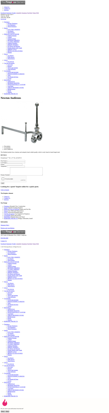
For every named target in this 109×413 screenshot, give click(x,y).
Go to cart (3, 19)
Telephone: (4, 166)
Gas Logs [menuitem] (10, 64)
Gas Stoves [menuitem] (10, 55)
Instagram (9, 13)
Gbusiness (24, 13)
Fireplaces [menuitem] (7, 22)
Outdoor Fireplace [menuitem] (12, 43)
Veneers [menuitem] (9, 92)
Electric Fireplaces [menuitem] (12, 23)
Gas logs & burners (9, 214)
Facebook (3, 13)
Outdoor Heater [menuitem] (11, 38)
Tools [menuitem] (8, 75)
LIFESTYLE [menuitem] (11, 81)
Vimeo (34, 13)
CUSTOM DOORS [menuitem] (12, 72)
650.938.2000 (4, 238)
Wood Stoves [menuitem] (11, 58)
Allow (7, 411)
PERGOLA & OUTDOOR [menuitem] (11, 34)
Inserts (6, 207)
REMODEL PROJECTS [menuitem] (11, 93)
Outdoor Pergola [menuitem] (11, 35)
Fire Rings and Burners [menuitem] (13, 46)
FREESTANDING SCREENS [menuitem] (15, 74)
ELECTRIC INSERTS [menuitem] (13, 29)
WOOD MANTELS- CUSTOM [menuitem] (16, 84)
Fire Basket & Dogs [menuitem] (12, 77)
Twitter (14, 13)
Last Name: (4, 162)
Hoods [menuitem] (9, 90)
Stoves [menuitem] (6, 54)
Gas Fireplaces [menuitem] (11, 25)
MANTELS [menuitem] (7, 80)
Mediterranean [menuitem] (11, 89)
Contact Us (4, 241)
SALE (6, 212)
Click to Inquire (5, 190)
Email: (2, 164)
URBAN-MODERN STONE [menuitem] (15, 87)
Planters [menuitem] (9, 52)
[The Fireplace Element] (13, 233)
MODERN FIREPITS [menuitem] (13, 40)
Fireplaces (7, 206)
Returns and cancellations (7, 228)
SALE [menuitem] (6, 60)
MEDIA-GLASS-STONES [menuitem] (15, 51)
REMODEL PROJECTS (11, 218)
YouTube (29, 13)
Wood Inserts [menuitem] (11, 32)
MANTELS (7, 217)
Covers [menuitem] (9, 78)
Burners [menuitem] (9, 66)
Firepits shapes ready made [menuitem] (14, 48)
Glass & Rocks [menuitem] (11, 69)
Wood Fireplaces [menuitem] (12, 26)
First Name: (4, 161)
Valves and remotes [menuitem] (12, 68)
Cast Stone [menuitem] (10, 86)
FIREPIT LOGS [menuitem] (12, 49)
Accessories (7, 215)
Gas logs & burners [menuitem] (9, 63)
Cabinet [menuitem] (9, 37)
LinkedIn (18, 13)
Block (2, 411)
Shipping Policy (5, 225)
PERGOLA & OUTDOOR (11, 209)
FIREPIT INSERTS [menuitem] (12, 45)
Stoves (6, 211)
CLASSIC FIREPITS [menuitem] (13, 42)
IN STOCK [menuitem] (10, 61)
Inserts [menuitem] (6, 28)
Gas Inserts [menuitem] (10, 31)
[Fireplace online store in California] (13, 4)
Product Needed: (5, 175)
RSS (37, 13)
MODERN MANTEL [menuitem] (13, 83)
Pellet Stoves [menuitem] (10, 57)
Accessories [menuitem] (7, 71)
